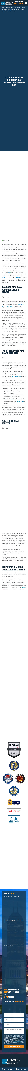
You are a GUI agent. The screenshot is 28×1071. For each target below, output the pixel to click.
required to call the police (10, 400)
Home (3, 7)
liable (9, 272)
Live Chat (8, 1069)
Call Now (22, 1069)
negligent (4, 277)
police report (20, 401)
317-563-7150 (11, 992)
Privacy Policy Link (17, 1041)
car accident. (21, 274)
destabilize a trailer (16, 376)
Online (9, 997)
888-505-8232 (11, 990)
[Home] (7, 3)
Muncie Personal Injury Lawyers (13, 7)
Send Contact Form (14, 1046)
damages (17, 277)
